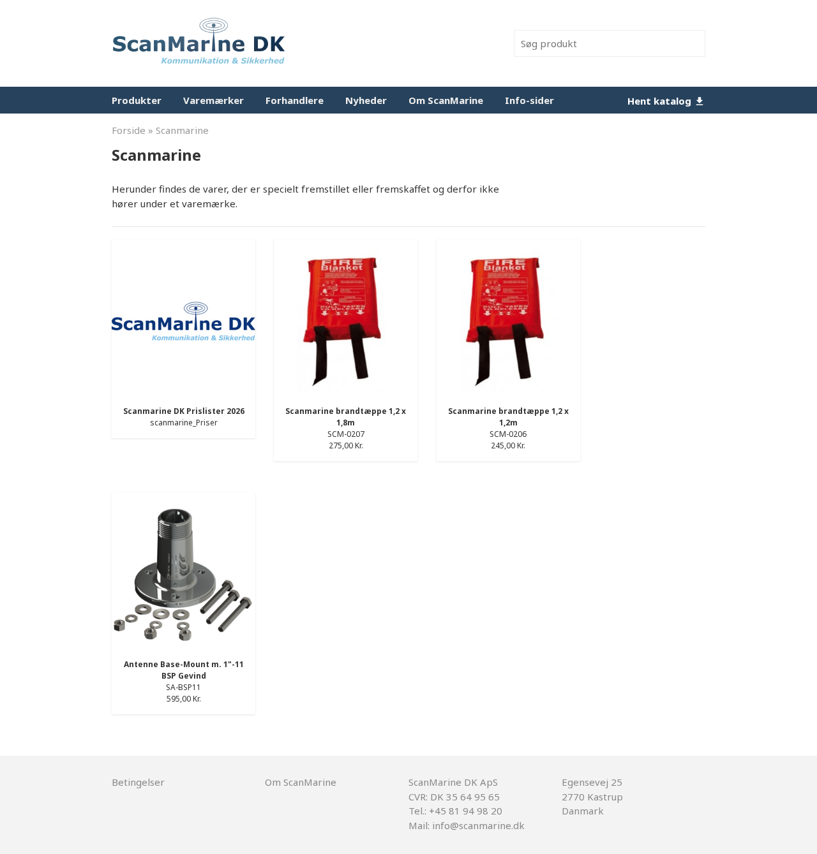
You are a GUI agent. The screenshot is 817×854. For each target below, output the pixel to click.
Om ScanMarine (445, 100)
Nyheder (366, 100)
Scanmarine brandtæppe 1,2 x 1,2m (508, 417)
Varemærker (213, 100)
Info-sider (529, 100)
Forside (129, 130)
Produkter (136, 100)
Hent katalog (660, 100)
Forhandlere (295, 100)
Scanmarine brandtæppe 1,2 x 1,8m (345, 417)
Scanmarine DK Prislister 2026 (183, 411)
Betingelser (138, 782)
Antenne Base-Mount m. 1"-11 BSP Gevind (184, 670)
